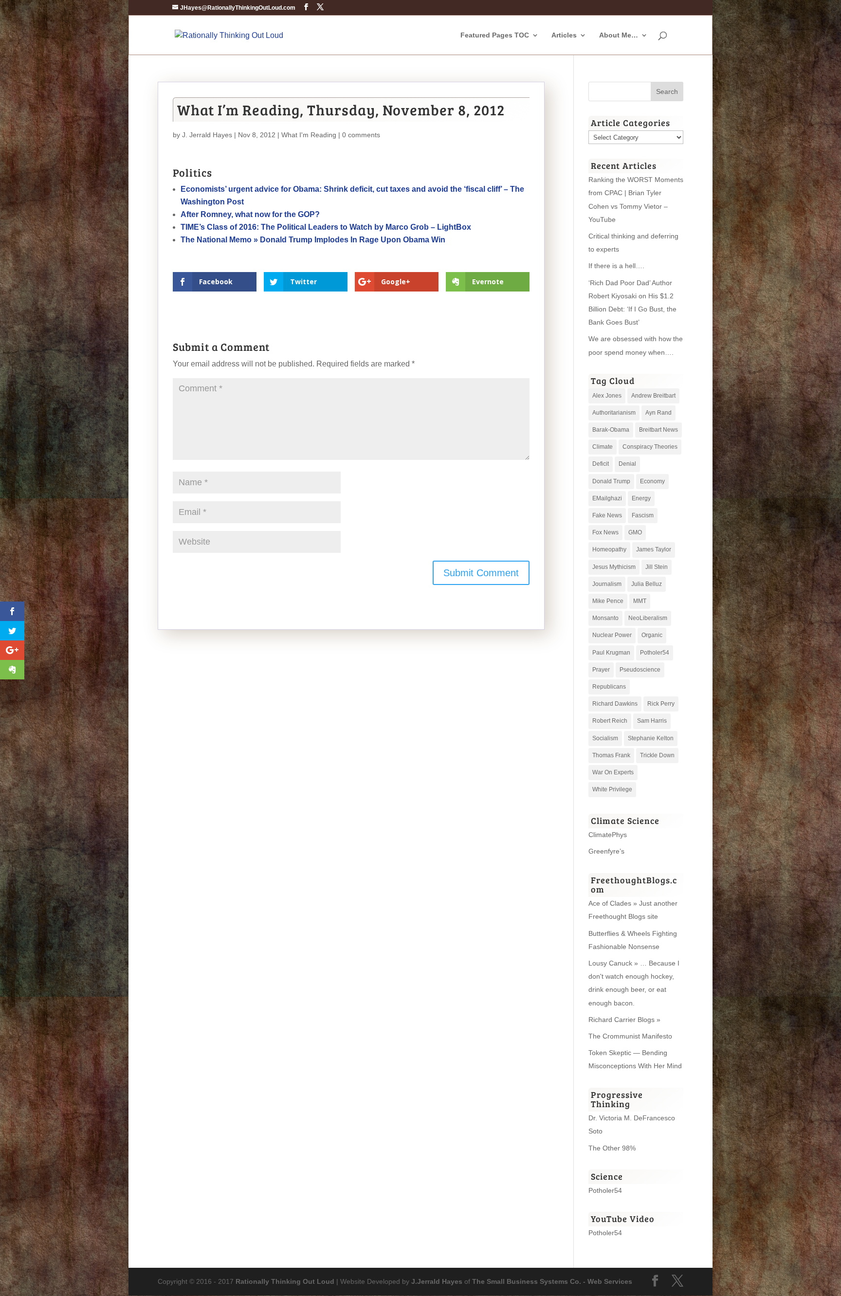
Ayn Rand (658, 412)
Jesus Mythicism (614, 567)
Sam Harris (652, 720)
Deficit (600, 463)
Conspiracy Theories (649, 446)
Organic (651, 635)
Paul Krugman (611, 652)
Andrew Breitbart (653, 395)
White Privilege (612, 789)
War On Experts (613, 772)
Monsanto (605, 618)
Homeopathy (609, 549)
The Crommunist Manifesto (630, 1036)
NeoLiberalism (647, 618)
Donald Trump (611, 481)
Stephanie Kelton (651, 738)
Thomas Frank (611, 755)
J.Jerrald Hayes (436, 1281)
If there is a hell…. (616, 266)
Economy (652, 481)
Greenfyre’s (606, 851)
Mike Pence (607, 601)
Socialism (605, 738)
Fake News (607, 515)
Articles (564, 35)
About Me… (618, 35)
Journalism (607, 584)
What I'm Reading (308, 135)
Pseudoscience (640, 669)
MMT (639, 601)
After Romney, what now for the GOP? (250, 214)
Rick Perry (661, 703)
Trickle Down (657, 755)
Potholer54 (654, 652)
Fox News (605, 532)
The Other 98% (612, 1148)
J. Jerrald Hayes (207, 135)
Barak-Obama (610, 429)
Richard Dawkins (615, 703)
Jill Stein (656, 567)
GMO (635, 532)
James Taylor (653, 549)
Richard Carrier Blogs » (624, 1019)
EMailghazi (607, 498)
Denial (627, 463)
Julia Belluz (646, 584)
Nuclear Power (612, 635)
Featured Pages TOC (494, 35)
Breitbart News (658, 429)
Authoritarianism (614, 412)
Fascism (643, 515)
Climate (602, 446)
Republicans (609, 686)
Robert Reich (609, 720)
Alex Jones (607, 395)
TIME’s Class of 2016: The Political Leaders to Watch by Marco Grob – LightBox (326, 227)
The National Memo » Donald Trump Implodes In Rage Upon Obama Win (313, 240)
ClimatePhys (607, 835)
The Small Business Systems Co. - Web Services (552, 1281)
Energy (641, 498)
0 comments (361, 135)
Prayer (601, 669)
